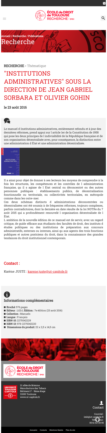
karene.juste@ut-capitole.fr (48, 271)
